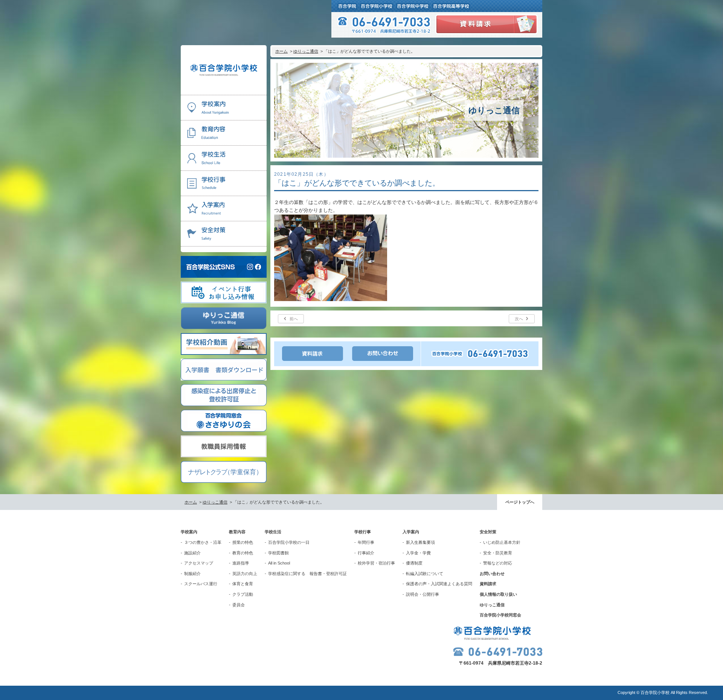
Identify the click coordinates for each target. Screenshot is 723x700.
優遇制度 (414, 563)
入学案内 (411, 532)
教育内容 (237, 532)
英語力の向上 (244, 573)
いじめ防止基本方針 (501, 542)
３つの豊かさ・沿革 (202, 542)
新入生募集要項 (420, 542)
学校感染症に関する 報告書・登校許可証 (307, 573)
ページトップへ (519, 502)
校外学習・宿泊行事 (376, 563)
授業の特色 (242, 542)
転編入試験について (424, 573)
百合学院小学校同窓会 (500, 615)
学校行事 (362, 532)
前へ (294, 319)
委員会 (238, 605)
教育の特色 (242, 553)
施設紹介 (192, 553)
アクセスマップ (198, 563)
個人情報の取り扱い (498, 594)
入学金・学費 (418, 553)
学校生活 (273, 532)
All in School (279, 563)
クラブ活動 (242, 594)
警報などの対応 (497, 563)
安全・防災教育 (497, 553)
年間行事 (366, 542)
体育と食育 (242, 583)
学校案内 (189, 532)
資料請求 (488, 583)
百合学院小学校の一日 (289, 542)
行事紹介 (366, 553)
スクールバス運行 (200, 583)
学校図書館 (278, 553)
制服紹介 (192, 573)
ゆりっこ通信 (305, 51)
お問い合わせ (492, 573)
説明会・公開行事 (422, 594)
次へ (519, 319)
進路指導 (240, 563)
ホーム (281, 51)
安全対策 (488, 532)
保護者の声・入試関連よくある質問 (439, 583)
